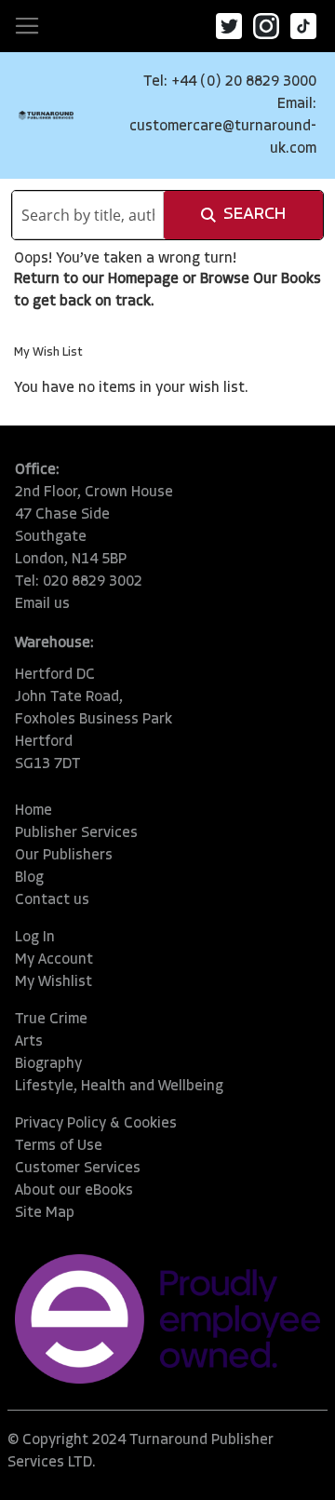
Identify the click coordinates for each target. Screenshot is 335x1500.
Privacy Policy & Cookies (96, 1123)
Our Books (287, 279)
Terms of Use (58, 1146)
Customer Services (78, 1168)
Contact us (52, 900)
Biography (48, 1064)
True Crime (51, 1019)
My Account (54, 960)
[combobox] (88, 215)
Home (33, 811)
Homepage (143, 279)
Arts (29, 1041)
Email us (42, 604)
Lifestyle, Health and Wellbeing (119, 1086)
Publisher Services (76, 833)
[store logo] (46, 115)
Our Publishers (64, 855)
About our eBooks (74, 1190)
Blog (29, 878)
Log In (35, 937)
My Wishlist (53, 982)
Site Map (44, 1213)
